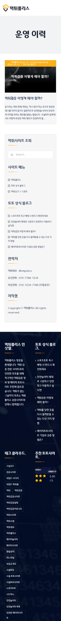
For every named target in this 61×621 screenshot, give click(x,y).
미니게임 (10, 558)
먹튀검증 (18, 490)
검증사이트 (11, 472)
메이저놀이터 (12, 539)
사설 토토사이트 (13, 576)
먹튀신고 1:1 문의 (19, 191)
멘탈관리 (10, 551)
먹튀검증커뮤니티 (14, 509)
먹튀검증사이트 (13, 496)
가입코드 (10, 466)
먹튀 (8, 490)
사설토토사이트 (13, 582)
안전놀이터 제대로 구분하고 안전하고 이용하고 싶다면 (45, 383)
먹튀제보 (10, 527)
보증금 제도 (11, 564)
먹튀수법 (10, 521)
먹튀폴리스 (15, 62)
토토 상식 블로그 (29, 65)
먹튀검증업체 (12, 503)
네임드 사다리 (12, 478)
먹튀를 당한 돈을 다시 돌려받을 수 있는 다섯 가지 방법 (46, 416)
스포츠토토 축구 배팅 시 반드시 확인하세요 (29, 216)
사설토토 (10, 570)
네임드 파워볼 (12, 484)
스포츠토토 (11, 588)
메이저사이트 (12, 545)
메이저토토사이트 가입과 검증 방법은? (28, 247)
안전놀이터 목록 (13, 606)
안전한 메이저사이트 (14, 615)
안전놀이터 (11, 600)
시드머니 (10, 594)
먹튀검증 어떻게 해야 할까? (23, 98)
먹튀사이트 (11, 515)
